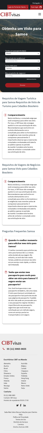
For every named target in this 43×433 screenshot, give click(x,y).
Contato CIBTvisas (10, 398)
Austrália (24, 363)
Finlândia (24, 376)
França (6, 378)
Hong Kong (25, 378)
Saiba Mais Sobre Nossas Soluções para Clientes (20, 412)
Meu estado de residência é (15, 58)
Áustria (6, 366)
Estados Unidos (9, 376)
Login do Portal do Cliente (17, 7)
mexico (23, 383)
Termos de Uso (21, 419)
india (5, 383)
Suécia (6, 388)
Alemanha (7, 363)
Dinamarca (7, 373)
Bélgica (23, 366)
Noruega (7, 386)
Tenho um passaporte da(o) (15, 50)
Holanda (6, 381)
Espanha (24, 373)
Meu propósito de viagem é (15, 73)
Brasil (6, 368)
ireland (23, 381)
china (6, 371)
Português (36, 3)
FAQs (20, 415)
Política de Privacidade (20, 417)
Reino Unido (25, 386)
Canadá (23, 368)
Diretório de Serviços (20, 422)
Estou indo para (11, 65)
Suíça (23, 388)
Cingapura (24, 371)
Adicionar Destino (31, 79)
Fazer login (34, 7)
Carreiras (21, 424)
